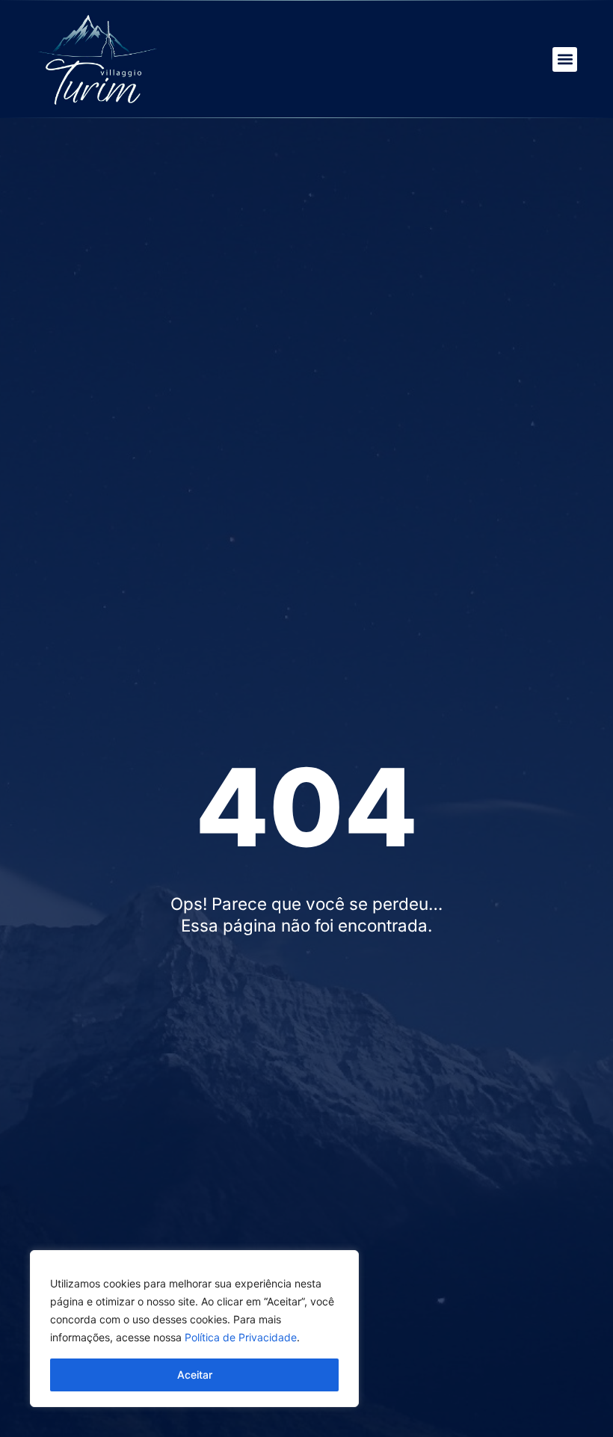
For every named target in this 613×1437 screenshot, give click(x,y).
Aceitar (194, 1374)
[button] (564, 59)
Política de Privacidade (241, 1337)
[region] (194, 1328)
